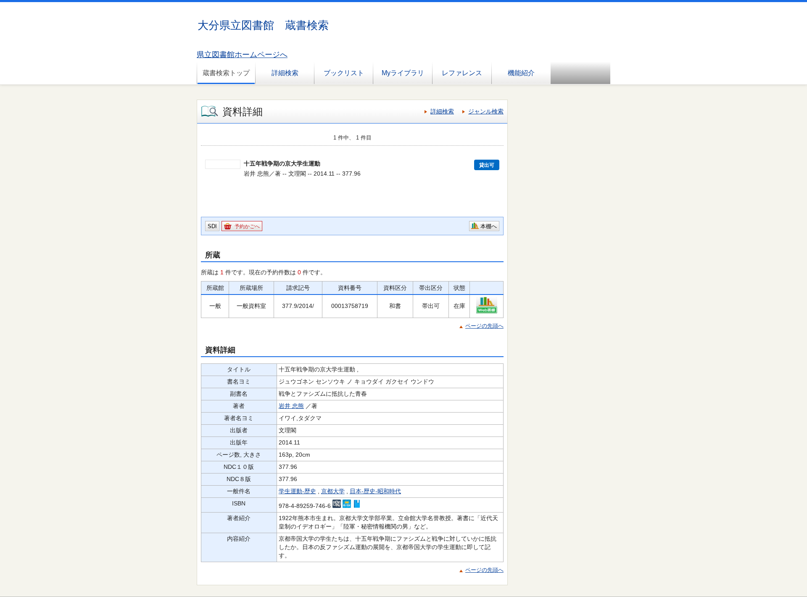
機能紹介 (521, 72)
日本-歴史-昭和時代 (375, 491)
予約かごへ (247, 226)
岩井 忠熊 (291, 405)
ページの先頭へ (484, 326)
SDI (212, 226)
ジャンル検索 (486, 111)
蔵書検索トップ (226, 72)
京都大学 (333, 491)
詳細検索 (285, 72)
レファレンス (462, 72)
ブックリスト (344, 72)
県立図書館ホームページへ (242, 54)
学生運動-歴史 (297, 491)
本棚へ (488, 226)
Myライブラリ (403, 72)
